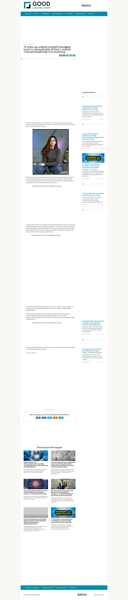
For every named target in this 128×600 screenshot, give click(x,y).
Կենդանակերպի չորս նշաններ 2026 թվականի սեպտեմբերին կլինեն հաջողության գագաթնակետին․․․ (35, 521)
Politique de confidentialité (32, 587)
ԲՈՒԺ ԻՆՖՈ (69, 14)
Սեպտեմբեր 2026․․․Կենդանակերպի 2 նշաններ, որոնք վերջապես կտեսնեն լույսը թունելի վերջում (36, 464)
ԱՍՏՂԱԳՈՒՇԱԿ (80, 14)
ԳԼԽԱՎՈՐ (28, 14)
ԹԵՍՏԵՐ (90, 14)
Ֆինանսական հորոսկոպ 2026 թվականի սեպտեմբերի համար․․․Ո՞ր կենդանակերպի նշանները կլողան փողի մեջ (62, 493)
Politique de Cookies (47, 587)
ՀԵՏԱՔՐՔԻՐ (46, 14)
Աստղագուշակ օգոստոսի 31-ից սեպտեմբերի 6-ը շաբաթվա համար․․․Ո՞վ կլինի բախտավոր (35, 492)
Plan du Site (73, 587)
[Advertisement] (64, 28)
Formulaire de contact (61, 587)
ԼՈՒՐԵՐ (36, 14)
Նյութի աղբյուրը (31, 352)
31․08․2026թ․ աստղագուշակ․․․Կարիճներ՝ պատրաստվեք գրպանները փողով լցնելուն (62, 520)
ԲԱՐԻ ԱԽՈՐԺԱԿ (58, 14)
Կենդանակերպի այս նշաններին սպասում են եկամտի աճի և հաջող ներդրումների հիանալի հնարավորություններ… (63, 464)
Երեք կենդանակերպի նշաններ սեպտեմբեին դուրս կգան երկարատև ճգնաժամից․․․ (92, 107)
